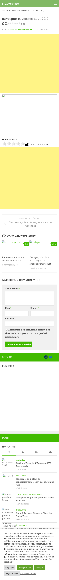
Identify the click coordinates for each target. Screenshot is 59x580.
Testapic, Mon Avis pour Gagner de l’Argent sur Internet (40, 260)
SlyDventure (10, 3)
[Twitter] (50, 357)
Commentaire (12, 288)
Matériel (20, 460)
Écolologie (21, 525)
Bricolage (21, 475)
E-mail (35, 308)
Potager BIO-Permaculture (29, 494)
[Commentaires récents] (36, 452)
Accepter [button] (39, 567)
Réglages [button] (9, 567)
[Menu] (55, 3)
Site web (9, 318)
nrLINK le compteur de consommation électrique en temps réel (35, 481)
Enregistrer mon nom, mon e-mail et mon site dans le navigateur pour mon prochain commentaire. (27, 333)
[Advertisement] (29, 63)
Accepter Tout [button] (25, 567)
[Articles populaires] (23, 452)
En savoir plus (28, 573)
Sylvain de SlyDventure (19, 29)
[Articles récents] (9, 452)
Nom (8, 308)
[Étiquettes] (50, 452)
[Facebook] (46, 357)
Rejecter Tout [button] (12, 573)
